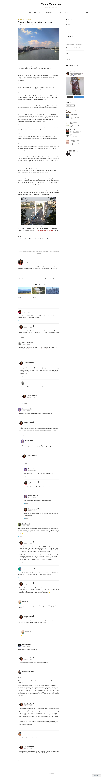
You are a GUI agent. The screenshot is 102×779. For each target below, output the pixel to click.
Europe (44, 251)
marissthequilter (26, 311)
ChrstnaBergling (26, 644)
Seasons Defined (74, 122)
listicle (47, 251)
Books (40, 12)
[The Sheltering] (68, 116)
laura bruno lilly (26, 523)
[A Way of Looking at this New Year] (52, 290)
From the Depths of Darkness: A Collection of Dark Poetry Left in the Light (75, 132)
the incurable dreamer (28, 671)
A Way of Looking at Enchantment (51, 278)
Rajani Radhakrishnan (27, 342)
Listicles (20, 19)
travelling (39, 253)
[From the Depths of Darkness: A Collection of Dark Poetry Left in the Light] (68, 131)
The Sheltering (73, 114)
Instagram (68, 24)
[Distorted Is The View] (68, 142)
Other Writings (48, 12)
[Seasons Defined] (68, 124)
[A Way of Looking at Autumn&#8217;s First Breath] (38, 290)
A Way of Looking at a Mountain (25, 278)
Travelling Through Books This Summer (74, 44)
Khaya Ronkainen (51, 4)
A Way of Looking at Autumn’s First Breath (43, 230)
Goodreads (68, 21)
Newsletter (68, 12)
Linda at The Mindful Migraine (30, 568)
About (35, 12)
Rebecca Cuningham (27, 409)
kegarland (25, 733)
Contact (61, 12)
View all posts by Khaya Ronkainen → (51, 269)
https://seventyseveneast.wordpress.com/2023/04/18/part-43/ (41, 349)
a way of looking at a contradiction (27, 251)
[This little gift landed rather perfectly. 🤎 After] (75, 86)
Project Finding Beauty (28, 19)
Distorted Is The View (74, 140)
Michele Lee (25, 601)
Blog (55, 12)
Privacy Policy (51, 773)
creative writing (38, 251)
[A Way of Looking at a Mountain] (24, 290)
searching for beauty (54, 251)
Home (30, 12)
